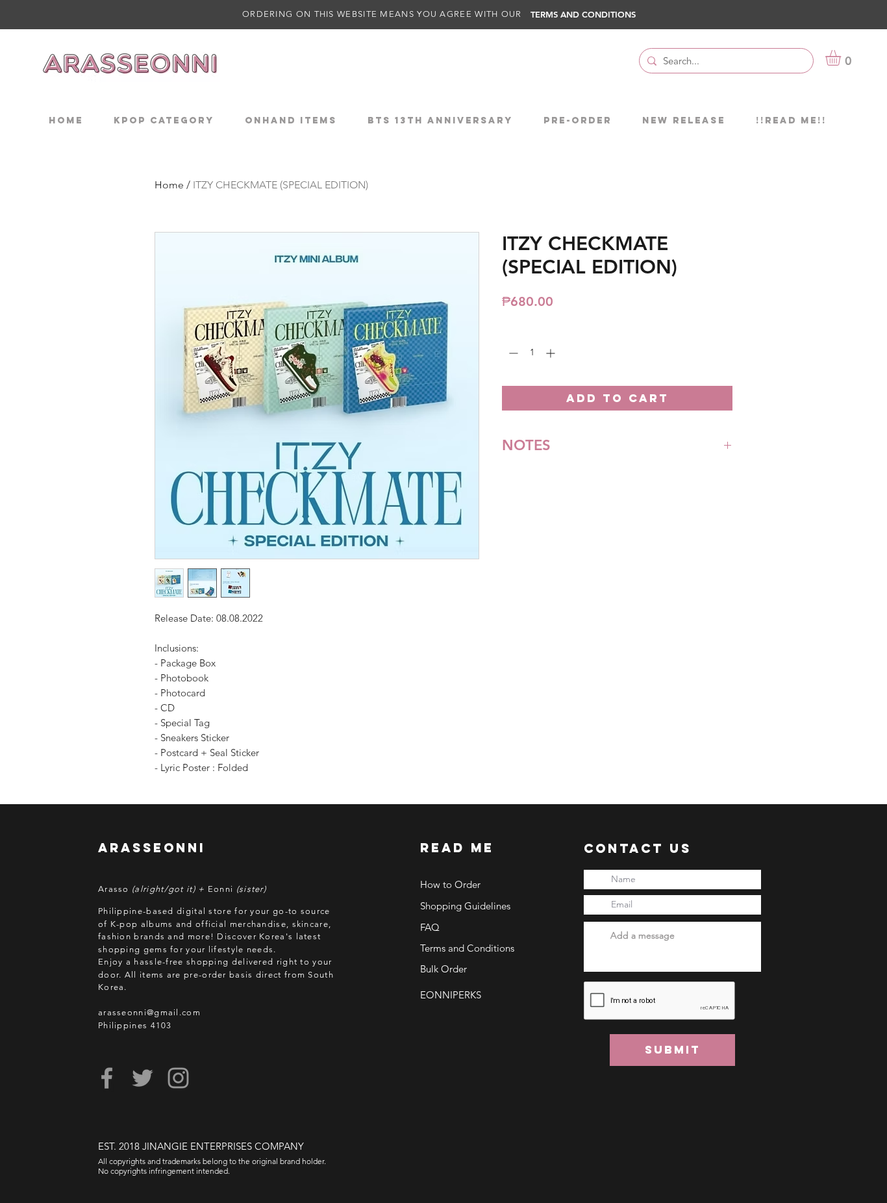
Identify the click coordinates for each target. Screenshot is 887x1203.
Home (169, 185)
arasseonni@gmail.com (149, 1012)
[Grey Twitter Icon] (142, 1078)
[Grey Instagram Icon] (178, 1078)
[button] (842, 58)
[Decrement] (512, 353)
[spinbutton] (531, 353)
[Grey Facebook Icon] (107, 1078)
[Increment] (551, 353)
